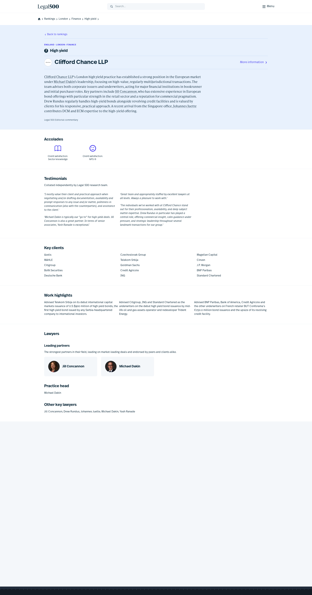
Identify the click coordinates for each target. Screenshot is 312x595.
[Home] (70, 6)
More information (252, 62)
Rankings (49, 19)
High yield (90, 19)
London (63, 19)
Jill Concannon (126, 91)
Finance (76, 19)
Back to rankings (57, 34)
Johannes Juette (185, 106)
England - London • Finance (60, 45)
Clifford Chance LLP (81, 62)
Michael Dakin (64, 81)
